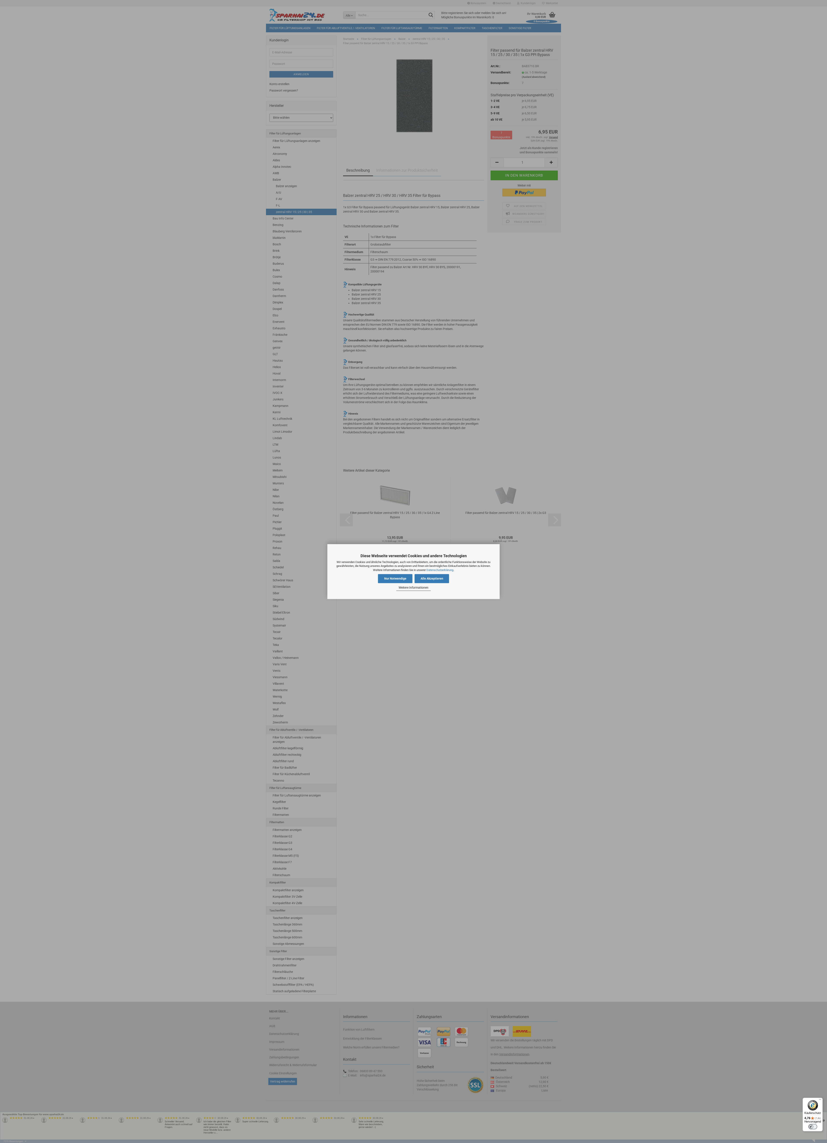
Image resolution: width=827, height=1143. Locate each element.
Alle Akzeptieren (432, 578)
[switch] (812, 1126)
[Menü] (820, 1100)
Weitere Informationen (413, 587)
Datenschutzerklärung (439, 570)
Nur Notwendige (395, 578)
